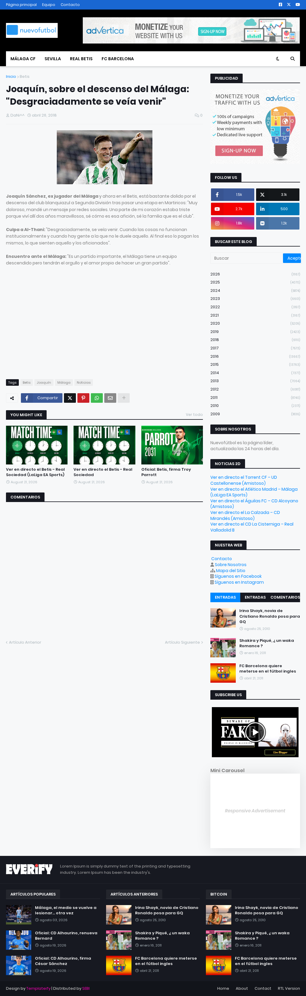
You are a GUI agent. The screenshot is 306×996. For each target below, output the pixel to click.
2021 (255, 315)
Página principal (21, 4)
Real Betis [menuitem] (81, 59)
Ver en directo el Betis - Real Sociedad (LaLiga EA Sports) (35, 472)
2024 (255, 290)
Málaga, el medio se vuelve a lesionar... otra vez (66, 910)
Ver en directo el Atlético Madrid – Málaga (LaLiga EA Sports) (254, 492)
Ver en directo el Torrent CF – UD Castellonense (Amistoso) (243, 480)
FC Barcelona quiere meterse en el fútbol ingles (267, 668)
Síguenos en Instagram (239, 582)
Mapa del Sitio (230, 571)
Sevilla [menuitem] (53, 59)
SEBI (86, 988)
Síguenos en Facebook (238, 576)
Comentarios (285, 597)
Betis (25, 76)
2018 (255, 340)
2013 (255, 381)
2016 (255, 356)
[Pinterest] (83, 398)
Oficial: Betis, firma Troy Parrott (166, 472)
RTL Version (289, 988)
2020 (255, 323)
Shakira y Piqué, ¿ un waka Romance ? (266, 643)
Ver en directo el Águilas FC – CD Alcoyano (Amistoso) (254, 504)
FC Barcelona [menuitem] (118, 59)
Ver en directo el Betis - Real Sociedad (103, 472)
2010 (255, 405)
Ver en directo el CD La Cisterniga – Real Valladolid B (251, 527)
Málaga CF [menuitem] (23, 59)
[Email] (110, 398)
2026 (255, 274)
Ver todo (194, 414)
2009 (255, 414)
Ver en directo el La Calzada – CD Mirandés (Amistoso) (245, 515)
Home (223, 988)
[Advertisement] (56, 328)
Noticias (84, 382)
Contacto (70, 4)
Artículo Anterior (25, 642)
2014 (255, 373)
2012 (255, 389)
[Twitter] (70, 398)
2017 (255, 348)
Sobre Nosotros (231, 565)
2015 (255, 364)
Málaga (64, 382)
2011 (255, 397)
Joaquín (44, 382)
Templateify (38, 988)
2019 (255, 331)
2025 (255, 282)
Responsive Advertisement (255, 811)
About (242, 988)
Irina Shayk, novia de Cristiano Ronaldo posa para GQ (269, 616)
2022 (255, 307)
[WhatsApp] (97, 398)
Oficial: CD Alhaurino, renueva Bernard (66, 935)
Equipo (48, 4)
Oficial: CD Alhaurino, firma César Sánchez (63, 961)
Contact (263, 988)
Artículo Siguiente (182, 642)
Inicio (11, 76)
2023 (255, 298)
